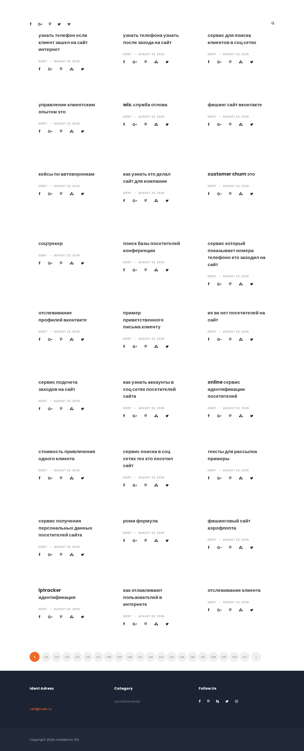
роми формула (140, 521)
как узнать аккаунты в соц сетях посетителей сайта (149, 389)
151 (244, 657)
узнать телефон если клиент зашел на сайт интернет (63, 42)
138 (108, 657)
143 (161, 657)
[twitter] (227, 701)
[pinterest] (209, 701)
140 (129, 657)
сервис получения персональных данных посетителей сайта (65, 528)
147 (203, 657)
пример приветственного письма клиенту (143, 319)
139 (119, 657)
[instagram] (236, 701)
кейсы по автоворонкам (67, 174)
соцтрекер (51, 243)
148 (213, 657)
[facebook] (200, 701)
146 (192, 657)
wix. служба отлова (145, 104)
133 (56, 657)
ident (43, 61)
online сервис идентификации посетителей (226, 389)
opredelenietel (127, 701)
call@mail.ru (40, 709)
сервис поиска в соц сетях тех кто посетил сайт (148, 458)
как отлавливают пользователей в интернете (142, 597)
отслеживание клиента (234, 590)
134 (67, 657)
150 (234, 657)
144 (171, 657)
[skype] (218, 701)
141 (140, 657)
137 (98, 657)
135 (77, 657)
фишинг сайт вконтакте (235, 104)
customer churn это (231, 174)
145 (182, 657)
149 (223, 657)
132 (46, 657)
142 (150, 657)
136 (87, 657)
